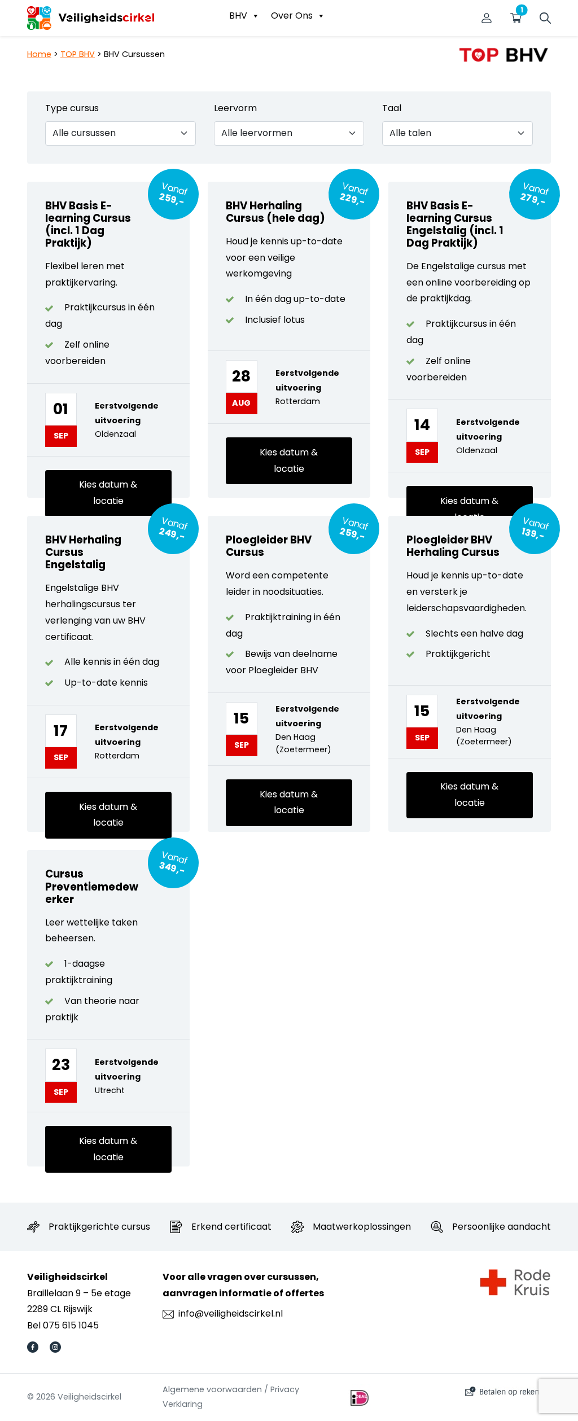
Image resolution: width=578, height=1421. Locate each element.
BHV (238, 15)
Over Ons (292, 15)
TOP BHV (77, 54)
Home (39, 54)
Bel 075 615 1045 (63, 1325)
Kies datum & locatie (108, 492)
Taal (391, 108)
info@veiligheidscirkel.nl (230, 1313)
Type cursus (72, 108)
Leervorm (235, 108)
